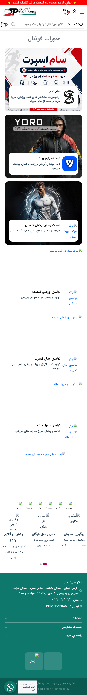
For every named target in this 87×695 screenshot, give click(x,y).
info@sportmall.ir (58, 606)
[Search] (13, 24)
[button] (45, 564)
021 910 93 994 (61, 599)
